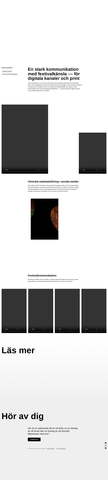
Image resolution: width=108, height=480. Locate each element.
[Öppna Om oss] (90, 2)
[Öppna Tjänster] (80, 2)
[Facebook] (105, 443)
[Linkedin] (105, 448)
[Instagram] (105, 445)
